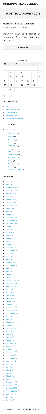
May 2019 (10, 208)
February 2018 (11, 223)
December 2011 (12, 349)
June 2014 (10, 292)
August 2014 (11, 286)
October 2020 (11, 196)
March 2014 (10, 301)
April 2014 (10, 298)
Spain (10, 160)
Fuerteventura (12, 112)
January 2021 (11, 193)
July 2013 (9, 316)
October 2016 (11, 247)
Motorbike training (13, 109)
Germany (11, 145)
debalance (24, 27)
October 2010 (11, 388)
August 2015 (11, 268)
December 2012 (12, 325)
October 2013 (11, 310)
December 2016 (12, 244)
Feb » (11, 96)
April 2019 (10, 211)
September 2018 (12, 220)
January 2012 (11, 346)
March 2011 (10, 376)
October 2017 (11, 229)
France (9, 106)
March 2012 (10, 340)
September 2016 (12, 250)
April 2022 (10, 184)
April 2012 (10, 337)
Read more (23, 47)
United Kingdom (14, 169)
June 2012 (10, 331)
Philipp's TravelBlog (21, 4)
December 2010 (12, 382)
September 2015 (12, 265)
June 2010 (10, 400)
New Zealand (13, 154)
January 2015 (11, 277)
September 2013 (12, 313)
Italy (10, 148)
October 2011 (11, 355)
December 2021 (12, 187)
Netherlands (13, 151)
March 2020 (11, 199)
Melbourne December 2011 (18, 24)
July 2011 (9, 364)
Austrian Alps (11, 115)
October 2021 (11, 190)
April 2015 (10, 271)
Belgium (11, 139)
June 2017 (10, 232)
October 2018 (11, 217)
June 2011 (10, 367)
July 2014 (9, 289)
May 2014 (10, 295)
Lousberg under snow (15, 118)
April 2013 (10, 319)
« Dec (5, 96)
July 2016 (9, 253)
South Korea (13, 157)
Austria (11, 136)
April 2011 (10, 373)
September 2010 (12, 391)
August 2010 (11, 394)
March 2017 (10, 238)
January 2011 (11, 379)
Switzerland (13, 163)
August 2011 (11, 361)
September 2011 (12, 358)
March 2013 (10, 322)
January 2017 (11, 241)
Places (8, 129)
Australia (11, 133)
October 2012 (11, 328)
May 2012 (10, 334)
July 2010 (9, 397)
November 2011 (12, 352)
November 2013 (12, 307)
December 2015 (12, 262)
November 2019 (12, 202)
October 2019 (11, 205)
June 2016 (10, 256)
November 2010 (12, 385)
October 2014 (11, 283)
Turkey (10, 166)
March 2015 (10, 274)
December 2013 (12, 304)
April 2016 (10, 259)
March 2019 (10, 214)
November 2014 (12, 280)
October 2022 (11, 181)
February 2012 (11, 343)
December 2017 (12, 226)
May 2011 (9, 370)
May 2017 (10, 235)
